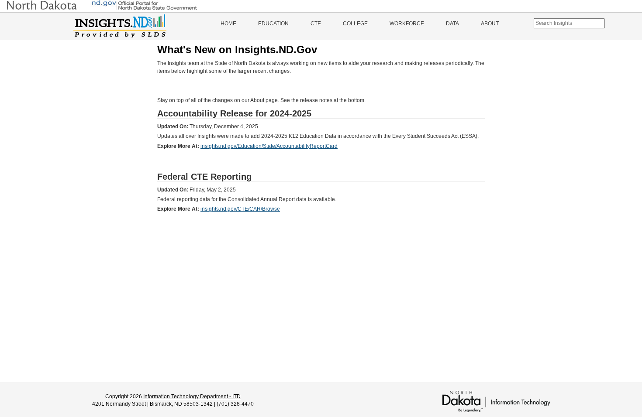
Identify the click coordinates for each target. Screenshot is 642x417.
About (490, 24)
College (355, 24)
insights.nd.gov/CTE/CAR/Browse (240, 209)
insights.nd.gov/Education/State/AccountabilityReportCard (269, 146)
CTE (316, 24)
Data (452, 24)
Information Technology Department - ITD (192, 396)
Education (273, 24)
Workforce (407, 24)
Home (228, 24)
